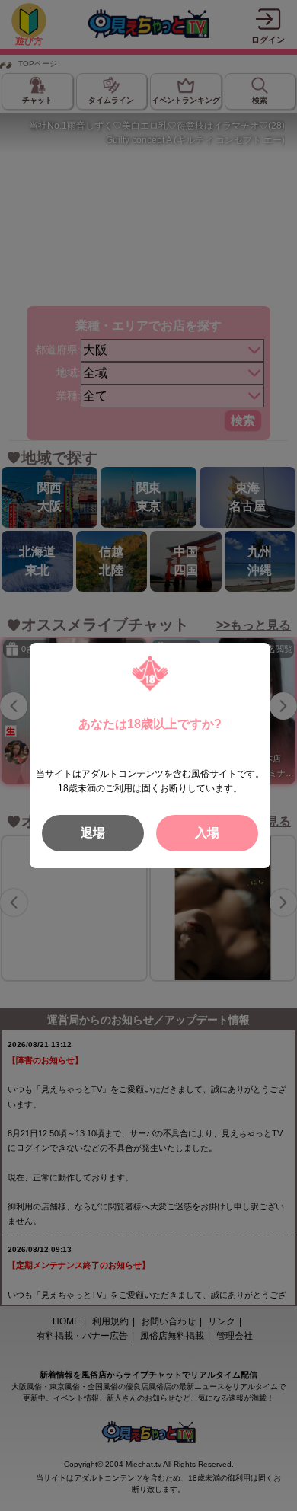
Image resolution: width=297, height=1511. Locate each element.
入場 (207, 832)
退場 (93, 832)
